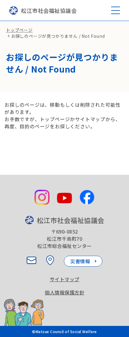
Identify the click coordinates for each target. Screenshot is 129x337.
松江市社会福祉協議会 (48, 10)
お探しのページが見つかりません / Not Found (58, 36)
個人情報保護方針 (64, 292)
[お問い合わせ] (31, 260)
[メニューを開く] (115, 10)
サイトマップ (65, 279)
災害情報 (80, 261)
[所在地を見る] (50, 260)
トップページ (19, 30)
